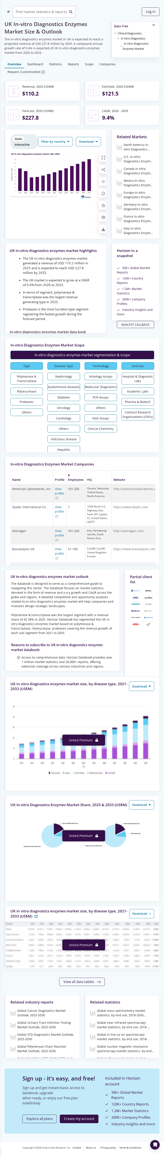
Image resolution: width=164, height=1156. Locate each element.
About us (91, 1147)
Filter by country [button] (53, 142)
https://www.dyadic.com (130, 507)
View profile (59, 491)
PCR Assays (101, 397)
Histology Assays (101, 376)
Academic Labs (137, 391)
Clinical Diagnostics (130, 33)
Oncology (63, 408)
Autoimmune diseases (64, 387)
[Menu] (8, 12)
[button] (130, 33)
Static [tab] (18, 139)
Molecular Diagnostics (101, 387)
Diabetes (63, 397)
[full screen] (103, 157)
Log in (150, 11)
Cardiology (63, 418)
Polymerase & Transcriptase (27, 378)
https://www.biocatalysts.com (134, 549)
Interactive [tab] (22, 145)
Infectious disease (64, 439)
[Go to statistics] (36, 915)
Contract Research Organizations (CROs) (138, 414)
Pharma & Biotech (138, 402)
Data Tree (121, 26)
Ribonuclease (26, 391)
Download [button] (87, 142)
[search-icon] (70, 11)
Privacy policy (108, 1147)
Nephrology (63, 376)
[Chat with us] (155, 1145)
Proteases (27, 402)
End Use (138, 366)
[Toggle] (115, 33)
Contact (77, 1147)
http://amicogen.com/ (128, 531)
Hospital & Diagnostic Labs (138, 378)
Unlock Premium (81, 740)
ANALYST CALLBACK (135, 325)
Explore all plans (39, 1118)
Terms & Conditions (130, 1147)
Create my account (79, 1118)
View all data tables (79, 981)
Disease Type (63, 366)
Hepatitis (63, 450)
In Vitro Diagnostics (133, 38)
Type (26, 366)
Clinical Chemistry (101, 429)
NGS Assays (100, 418)
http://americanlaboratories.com (136, 489)
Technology (101, 366)
